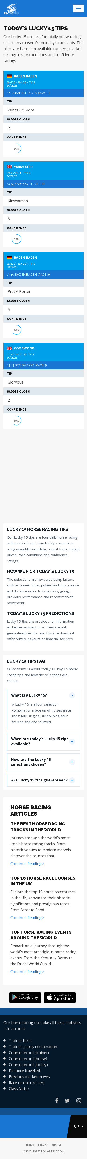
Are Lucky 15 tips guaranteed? (39, 780)
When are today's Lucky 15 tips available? (39, 741)
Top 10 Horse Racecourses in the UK (42, 880)
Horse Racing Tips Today (48, 1151)
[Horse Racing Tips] (26, 998)
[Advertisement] (43, 476)
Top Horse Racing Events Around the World (41, 934)
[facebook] (56, 1100)
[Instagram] (78, 1100)
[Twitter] (67, 1100)
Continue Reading (26, 863)
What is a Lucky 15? (29, 695)
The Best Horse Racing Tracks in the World (37, 826)
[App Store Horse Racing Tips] (61, 998)
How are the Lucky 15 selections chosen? (31, 762)
